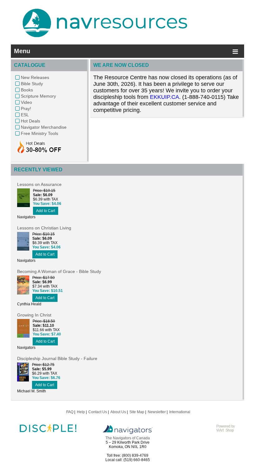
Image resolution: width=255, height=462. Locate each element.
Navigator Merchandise (44, 127)
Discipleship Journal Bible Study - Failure (57, 358)
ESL (25, 114)
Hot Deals (30, 120)
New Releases (35, 77)
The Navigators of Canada (127, 438)
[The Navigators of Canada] (127, 434)
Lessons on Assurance (39, 184)
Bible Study (32, 83)
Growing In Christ (34, 314)
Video (26, 102)
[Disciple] (48, 435)
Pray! (26, 108)
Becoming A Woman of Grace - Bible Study (59, 271)
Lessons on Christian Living (44, 227)
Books (27, 89)
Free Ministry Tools (39, 133)
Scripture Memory (38, 96)
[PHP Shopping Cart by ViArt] (228, 431)
